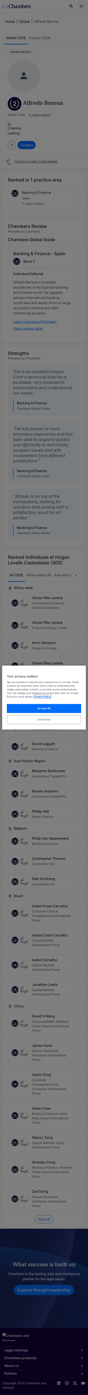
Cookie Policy (42, 696)
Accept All (44, 708)
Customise (44, 719)
